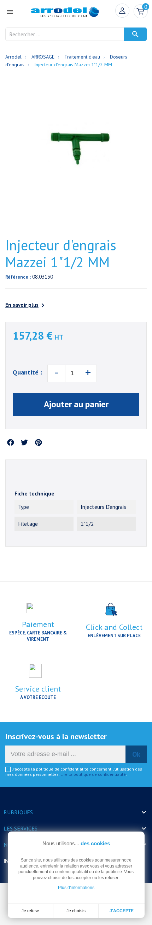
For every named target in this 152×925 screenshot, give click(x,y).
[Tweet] (24, 443)
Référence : (18, 277)
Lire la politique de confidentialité (93, 774)
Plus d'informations (76, 887)
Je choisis (76, 910)
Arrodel (13, 57)
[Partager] (10, 443)
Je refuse (30, 910)
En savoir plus (26, 305)
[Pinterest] (38, 443)
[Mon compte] (122, 11)
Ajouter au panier (76, 404)
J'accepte (122, 910)
